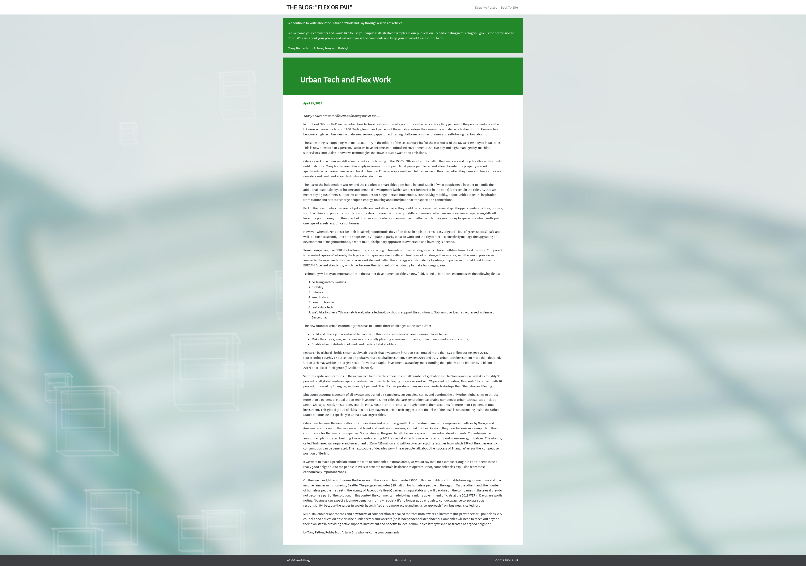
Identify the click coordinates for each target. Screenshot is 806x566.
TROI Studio (512, 560)
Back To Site (509, 7)
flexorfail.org (403, 560)
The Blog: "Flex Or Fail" (319, 7)
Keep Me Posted (486, 7)
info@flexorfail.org (298, 560)
